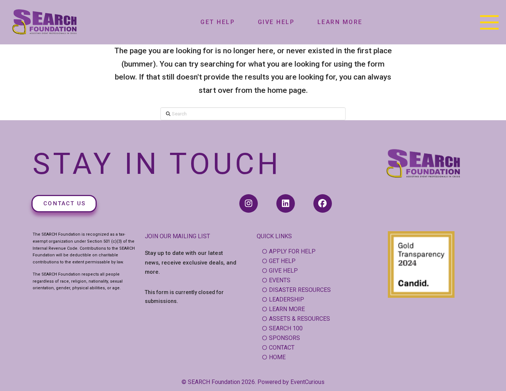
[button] (489, 22)
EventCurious (307, 381)
